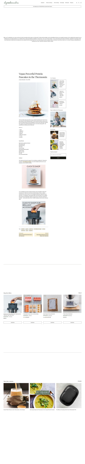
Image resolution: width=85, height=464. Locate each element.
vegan (27, 230)
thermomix (23, 230)
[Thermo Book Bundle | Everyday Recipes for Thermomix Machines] (52, 304)
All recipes (79, 381)
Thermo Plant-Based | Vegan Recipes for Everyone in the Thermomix (61, 83)
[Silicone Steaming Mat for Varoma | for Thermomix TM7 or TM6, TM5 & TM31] (72, 304)
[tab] (42, 324)
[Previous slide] (4, 310)
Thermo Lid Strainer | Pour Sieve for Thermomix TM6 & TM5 (61, 93)
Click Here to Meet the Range (46, 6)
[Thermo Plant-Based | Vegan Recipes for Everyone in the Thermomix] (54, 84)
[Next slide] (81, 6)
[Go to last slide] (4, 6)
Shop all (80, 292)
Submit (58, 157)
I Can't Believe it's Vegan (27, 161)
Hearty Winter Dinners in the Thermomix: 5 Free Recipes (62, 134)
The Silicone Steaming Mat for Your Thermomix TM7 (66, 409)
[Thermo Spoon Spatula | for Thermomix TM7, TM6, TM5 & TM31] (32, 304)
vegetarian (30, 230)
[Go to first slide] (81, 310)
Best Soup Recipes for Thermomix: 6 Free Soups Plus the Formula (62, 145)
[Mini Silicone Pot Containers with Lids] (54, 104)
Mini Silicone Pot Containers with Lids (61, 102)
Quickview (12, 322)
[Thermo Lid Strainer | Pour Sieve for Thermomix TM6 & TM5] (54, 94)
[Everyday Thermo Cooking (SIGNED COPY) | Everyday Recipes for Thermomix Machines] (13, 304)
